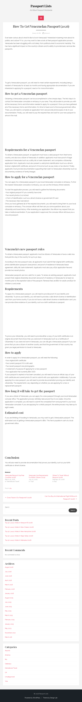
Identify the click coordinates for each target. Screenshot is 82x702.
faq (10, 488)
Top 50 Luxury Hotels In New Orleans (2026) (19, 527)
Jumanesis (47, 33)
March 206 (8, 637)
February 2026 (10, 589)
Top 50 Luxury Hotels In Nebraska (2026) (18, 540)
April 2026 (8, 580)
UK (6, 672)
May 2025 (8, 611)
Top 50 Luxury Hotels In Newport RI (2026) (19, 523)
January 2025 (9, 624)
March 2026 (9, 585)
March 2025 (9, 615)
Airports (7, 650)
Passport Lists (41, 6)
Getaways (8, 664)
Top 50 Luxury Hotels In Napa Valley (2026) (19, 536)
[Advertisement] (41, 65)
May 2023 (8, 628)
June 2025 (8, 606)
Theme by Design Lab (50, 698)
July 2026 (8, 571)
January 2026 (9, 593)
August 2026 (9, 567)
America (7, 655)
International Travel (11, 668)
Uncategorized (10, 677)
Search (7, 507)
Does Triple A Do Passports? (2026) (19, 498)
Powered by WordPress (32, 698)
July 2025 (8, 602)
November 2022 (10, 633)
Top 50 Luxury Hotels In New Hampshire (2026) (20, 531)
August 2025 (9, 598)
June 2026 (8, 576)
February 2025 (9, 619)
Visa (6, 681)
